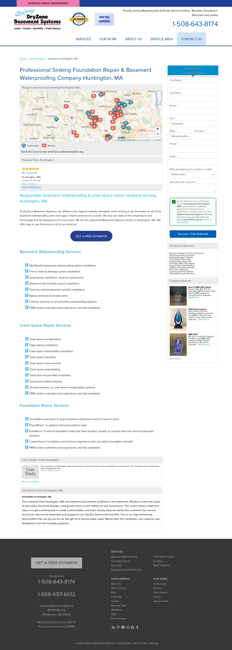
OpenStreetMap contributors (149, 140)
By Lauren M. (29, 173)
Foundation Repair (120, 561)
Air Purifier (116, 565)
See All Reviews (31, 187)
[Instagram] (128, 627)
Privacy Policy (123, 643)
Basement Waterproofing (124, 557)
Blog (113, 592)
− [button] (158, 134)
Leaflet (117, 140)
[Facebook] (137, 627)
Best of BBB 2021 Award (199, 287)
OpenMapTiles (129, 140)
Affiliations (116, 610)
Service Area (161, 39)
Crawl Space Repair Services (45, 325)
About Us (133, 39)
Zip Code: (200, 131)
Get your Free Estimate (193, 234)
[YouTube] (123, 627)
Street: (174, 105)
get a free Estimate (56, 563)
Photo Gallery (161, 592)
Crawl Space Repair (164, 557)
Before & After (161, 601)
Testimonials (160, 584)
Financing (116, 597)
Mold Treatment (162, 565)
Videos (157, 597)
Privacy (185, 222)
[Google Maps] (132, 627)
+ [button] (158, 129)
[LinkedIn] (113, 627)
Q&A (113, 614)
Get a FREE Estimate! (91, 236)
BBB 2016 (192, 334)
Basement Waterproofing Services (50, 252)
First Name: (176, 80)
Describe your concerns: (183, 182)
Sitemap (153, 643)
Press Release (118, 618)
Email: (173, 156)
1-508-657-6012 (56, 594)
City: (173, 118)
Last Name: (176, 93)
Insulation (159, 561)
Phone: (174, 143)
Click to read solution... (51, 470)
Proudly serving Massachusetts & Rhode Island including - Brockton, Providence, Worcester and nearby (170, 13)
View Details (29, 184)
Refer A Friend (119, 588)
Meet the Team (119, 605)
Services (83, 39)
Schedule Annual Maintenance (48, 3)
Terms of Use (140, 643)
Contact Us (191, 39)
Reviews (158, 588)
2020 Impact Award (197, 309)
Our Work (108, 39)
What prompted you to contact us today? (191, 169)
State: (173, 131)
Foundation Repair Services (44, 405)
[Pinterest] (118, 627)
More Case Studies (30, 481)
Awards (115, 601)
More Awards (176, 358)
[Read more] (193, 297)
